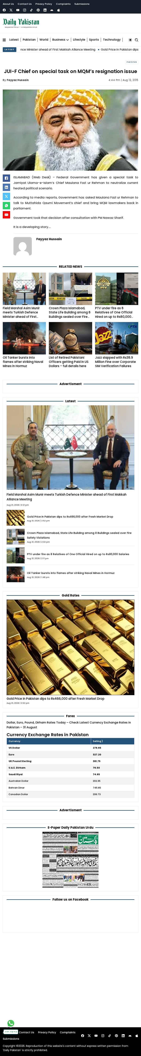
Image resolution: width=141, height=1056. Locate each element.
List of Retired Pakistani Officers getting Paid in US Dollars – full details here (68, 361)
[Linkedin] (45, 10)
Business (58, 40)
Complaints (63, 4)
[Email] (6, 214)
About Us (8, 4)
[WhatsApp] (6, 205)
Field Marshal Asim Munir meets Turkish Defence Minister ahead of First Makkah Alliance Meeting (22, 314)
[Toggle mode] (130, 40)
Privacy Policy (43, 4)
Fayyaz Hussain (18, 80)
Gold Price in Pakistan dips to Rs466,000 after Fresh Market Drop (70, 516)
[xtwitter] (11, 10)
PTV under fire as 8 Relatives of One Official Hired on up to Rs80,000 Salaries (113, 314)
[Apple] (58, 10)
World (43, 40)
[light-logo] (22, 23)
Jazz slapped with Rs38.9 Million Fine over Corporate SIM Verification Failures (115, 361)
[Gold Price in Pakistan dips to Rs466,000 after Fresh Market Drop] (70, 647)
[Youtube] (17, 10)
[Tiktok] (31, 10)
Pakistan (29, 40)
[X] (6, 196)
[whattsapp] (10, 1023)
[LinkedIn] (6, 187)
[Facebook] (4, 10)
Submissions (81, 4)
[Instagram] (24, 10)
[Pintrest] (38, 10)
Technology (112, 40)
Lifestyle (79, 40)
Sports (94, 40)
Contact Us (25, 4)
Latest (14, 40)
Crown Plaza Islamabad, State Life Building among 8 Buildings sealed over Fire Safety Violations (70, 314)
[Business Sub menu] (67, 39)
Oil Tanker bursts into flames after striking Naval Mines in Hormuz (23, 361)
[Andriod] (51, 10)
